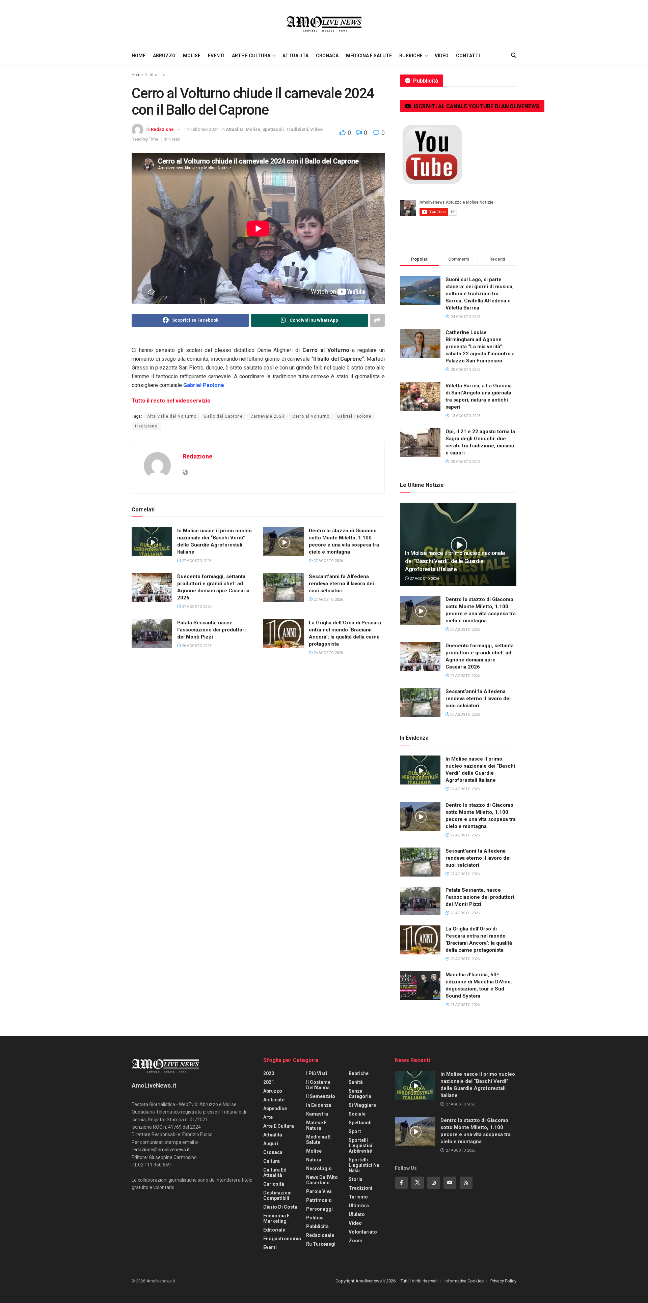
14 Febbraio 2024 (201, 129)
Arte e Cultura (251, 55)
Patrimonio (319, 1200)
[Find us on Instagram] (433, 1183)
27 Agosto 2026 (196, 561)
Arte (268, 1117)
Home (138, 55)
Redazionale (320, 1235)
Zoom (355, 1240)
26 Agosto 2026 (196, 646)
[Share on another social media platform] (377, 320)
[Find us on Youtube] (449, 1183)
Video (442, 55)
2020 (268, 1073)
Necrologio (319, 1168)
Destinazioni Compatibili (277, 1195)
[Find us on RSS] (466, 1183)
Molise (191, 55)
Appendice (275, 1108)
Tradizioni (297, 129)
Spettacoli (273, 129)
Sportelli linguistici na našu (364, 1165)
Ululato (357, 1214)
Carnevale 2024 (267, 416)
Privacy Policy (503, 1280)
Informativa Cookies (464, 1280)
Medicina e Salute (369, 55)
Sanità (356, 1082)
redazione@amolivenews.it (161, 1149)
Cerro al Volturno (310, 416)
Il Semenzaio (320, 1096)
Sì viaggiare (362, 1105)
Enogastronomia (282, 1238)
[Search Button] (513, 55)
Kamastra (317, 1114)
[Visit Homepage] (324, 23)
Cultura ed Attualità (275, 1172)
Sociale (357, 1114)
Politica (315, 1217)
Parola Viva (319, 1191)
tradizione (146, 426)
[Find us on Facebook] (401, 1183)
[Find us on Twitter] (417, 1183)
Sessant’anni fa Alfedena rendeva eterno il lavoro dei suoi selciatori (341, 583)
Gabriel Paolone (354, 416)
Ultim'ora (359, 1205)
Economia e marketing (276, 1218)
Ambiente (274, 1099)
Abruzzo (164, 55)
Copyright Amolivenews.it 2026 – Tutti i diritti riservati (386, 1280)
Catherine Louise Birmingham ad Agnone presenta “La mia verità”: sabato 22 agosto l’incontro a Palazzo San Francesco (480, 346)
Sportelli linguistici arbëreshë (360, 1145)
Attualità (295, 55)
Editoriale (274, 1230)
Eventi (216, 55)
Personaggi (319, 1209)
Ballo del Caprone (223, 416)
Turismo (358, 1197)
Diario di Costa (280, 1207)
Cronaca (327, 55)
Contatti (468, 55)
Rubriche (411, 55)
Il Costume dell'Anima (318, 1084)
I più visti (316, 1073)
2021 (268, 1082)
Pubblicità (317, 1226)
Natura (313, 1159)
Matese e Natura (316, 1125)
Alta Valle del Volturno (171, 416)
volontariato (363, 1232)
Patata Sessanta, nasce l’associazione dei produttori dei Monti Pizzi (211, 630)
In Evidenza (318, 1105)
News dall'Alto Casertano (322, 1180)
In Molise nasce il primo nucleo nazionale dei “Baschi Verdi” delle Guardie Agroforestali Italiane (455, 561)
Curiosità (273, 1184)
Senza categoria (360, 1093)
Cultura (271, 1161)
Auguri (270, 1143)
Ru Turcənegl (320, 1244)
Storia (355, 1179)
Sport (355, 1131)
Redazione (162, 129)
